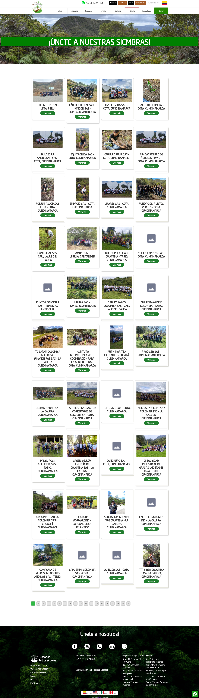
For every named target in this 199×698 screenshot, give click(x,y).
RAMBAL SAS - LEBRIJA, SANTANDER (82, 254)
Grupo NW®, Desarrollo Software (132, 660)
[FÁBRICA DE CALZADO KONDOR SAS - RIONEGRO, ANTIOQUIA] (82, 90)
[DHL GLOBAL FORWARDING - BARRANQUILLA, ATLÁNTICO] (82, 502)
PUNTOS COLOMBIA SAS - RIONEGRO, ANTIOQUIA (47, 305)
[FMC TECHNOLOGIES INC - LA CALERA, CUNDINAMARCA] (151, 502)
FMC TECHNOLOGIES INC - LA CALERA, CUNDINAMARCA (151, 520)
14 (102, 603)
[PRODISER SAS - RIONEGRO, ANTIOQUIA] (151, 337)
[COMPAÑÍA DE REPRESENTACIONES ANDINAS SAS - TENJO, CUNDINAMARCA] (48, 555)
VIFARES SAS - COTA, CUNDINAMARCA (117, 205)
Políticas (34, 683)
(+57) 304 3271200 (85, 659)
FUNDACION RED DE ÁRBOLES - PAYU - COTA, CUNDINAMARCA (151, 157)
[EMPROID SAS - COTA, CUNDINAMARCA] (82, 189)
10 (81, 603)
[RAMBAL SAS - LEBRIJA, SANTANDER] (82, 238)
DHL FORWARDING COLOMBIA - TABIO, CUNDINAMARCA (151, 305)
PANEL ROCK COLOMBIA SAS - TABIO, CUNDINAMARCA (48, 466)
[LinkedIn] (112, 648)
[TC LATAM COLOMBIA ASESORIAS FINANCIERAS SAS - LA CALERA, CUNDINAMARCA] (48, 337)
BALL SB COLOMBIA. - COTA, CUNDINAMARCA (151, 106)
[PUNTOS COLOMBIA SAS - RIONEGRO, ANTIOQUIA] (48, 287)
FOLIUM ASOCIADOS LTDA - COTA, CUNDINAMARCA (48, 207)
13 (97, 603)
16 (112, 603)
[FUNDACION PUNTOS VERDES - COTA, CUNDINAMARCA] (151, 189)
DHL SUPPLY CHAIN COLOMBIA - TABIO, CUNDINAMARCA (116, 256)
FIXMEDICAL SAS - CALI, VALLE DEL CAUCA (48, 256)
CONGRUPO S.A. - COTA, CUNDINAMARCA (116, 462)
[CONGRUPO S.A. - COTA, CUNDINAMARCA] (117, 446)
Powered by (94, 697)
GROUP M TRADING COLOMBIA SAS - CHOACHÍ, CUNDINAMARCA (47, 522)
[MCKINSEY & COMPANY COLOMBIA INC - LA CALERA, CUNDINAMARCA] (151, 393)
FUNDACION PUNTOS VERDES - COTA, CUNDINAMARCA (151, 207)
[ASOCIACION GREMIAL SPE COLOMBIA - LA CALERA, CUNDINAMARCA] (117, 502)
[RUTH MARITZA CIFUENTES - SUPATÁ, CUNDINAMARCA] (117, 337)
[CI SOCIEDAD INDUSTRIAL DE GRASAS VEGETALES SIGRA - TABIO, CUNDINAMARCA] (151, 446)
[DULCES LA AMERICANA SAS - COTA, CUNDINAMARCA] (48, 139)
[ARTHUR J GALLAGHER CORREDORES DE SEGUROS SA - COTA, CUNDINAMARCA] (82, 393)
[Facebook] (74, 648)
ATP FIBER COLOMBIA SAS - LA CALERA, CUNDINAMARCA (151, 573)
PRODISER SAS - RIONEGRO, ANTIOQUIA (151, 353)
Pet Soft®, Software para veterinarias (156, 672)
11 (86, 603)
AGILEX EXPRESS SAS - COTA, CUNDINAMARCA (151, 254)
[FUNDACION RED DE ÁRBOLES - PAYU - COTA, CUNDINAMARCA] (151, 139)
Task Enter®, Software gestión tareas (155, 677)
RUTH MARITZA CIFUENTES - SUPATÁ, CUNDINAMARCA (117, 355)
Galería (33, 676)
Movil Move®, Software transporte (132, 672)
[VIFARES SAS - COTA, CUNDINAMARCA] (117, 189)
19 (128, 603)
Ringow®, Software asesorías (131, 666)
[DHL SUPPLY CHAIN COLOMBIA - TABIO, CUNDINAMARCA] (117, 238)
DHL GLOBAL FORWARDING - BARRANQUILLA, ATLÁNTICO (82, 522)
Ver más (48, 113)
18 (123, 603)
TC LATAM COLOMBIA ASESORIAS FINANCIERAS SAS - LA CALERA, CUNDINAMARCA (47, 358)
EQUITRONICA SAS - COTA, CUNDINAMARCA (82, 155)
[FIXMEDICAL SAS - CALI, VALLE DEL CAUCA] (48, 238)
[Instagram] (124, 648)
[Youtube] (87, 648)
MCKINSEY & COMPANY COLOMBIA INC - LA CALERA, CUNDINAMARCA (151, 413)
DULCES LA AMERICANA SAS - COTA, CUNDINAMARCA (47, 157)
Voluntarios (122, 3)
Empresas (113, 3)
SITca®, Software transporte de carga (154, 660)
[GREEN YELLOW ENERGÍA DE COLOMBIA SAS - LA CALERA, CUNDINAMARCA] (82, 446)
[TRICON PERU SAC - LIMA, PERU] (48, 90)
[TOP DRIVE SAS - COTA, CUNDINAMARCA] (117, 393)
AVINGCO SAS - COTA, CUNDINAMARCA (116, 571)
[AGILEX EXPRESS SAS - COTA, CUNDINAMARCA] (151, 238)
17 (118, 603)
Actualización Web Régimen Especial (92, 669)
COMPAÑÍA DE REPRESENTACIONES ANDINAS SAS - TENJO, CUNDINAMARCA (47, 575)
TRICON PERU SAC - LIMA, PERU (47, 106)
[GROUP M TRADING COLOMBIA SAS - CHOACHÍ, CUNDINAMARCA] (48, 502)
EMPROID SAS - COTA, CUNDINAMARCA (82, 205)
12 (91, 603)
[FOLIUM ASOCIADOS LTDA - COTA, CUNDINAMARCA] (48, 189)
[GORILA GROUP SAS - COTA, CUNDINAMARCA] (117, 139)
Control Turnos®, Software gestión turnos (157, 683)
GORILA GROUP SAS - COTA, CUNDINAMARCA (116, 155)
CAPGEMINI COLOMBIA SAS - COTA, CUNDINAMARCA (82, 573)
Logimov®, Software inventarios (131, 683)
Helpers (131, 3)
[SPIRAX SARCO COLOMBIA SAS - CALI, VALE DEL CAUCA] (117, 287)
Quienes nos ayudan (39, 668)
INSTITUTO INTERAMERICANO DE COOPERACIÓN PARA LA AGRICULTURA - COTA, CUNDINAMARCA (82, 358)
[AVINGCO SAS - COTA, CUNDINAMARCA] (117, 555)
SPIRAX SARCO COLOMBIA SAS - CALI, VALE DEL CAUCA (117, 305)
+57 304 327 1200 (95, 3)
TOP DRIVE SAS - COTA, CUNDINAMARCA (116, 409)
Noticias (33, 679)
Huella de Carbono (153, 3)
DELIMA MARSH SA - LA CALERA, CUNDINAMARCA (48, 411)
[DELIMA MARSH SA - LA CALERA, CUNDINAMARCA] (48, 393)
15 (107, 603)
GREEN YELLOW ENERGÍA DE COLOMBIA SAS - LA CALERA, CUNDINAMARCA (82, 467)
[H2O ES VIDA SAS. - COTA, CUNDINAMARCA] (117, 90)
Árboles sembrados (38, 665)
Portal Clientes (140, 3)
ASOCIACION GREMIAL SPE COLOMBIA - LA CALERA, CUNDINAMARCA (117, 522)
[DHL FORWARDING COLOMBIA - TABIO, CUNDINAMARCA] (151, 287)
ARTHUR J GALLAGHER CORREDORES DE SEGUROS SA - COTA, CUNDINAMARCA (82, 413)
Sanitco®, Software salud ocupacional (133, 677)
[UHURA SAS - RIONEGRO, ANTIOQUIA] (82, 287)
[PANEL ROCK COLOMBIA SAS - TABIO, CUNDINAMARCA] (48, 446)
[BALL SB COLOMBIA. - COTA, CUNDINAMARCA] (151, 90)
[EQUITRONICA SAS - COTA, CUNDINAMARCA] (82, 139)
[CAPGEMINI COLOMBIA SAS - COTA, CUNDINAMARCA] (82, 555)
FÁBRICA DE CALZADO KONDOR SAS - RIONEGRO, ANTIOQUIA (82, 108)
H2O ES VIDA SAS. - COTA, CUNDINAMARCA (116, 106)
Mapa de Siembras (38, 672)
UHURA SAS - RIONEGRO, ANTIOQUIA (82, 303)
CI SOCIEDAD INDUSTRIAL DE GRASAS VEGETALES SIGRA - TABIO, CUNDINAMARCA (151, 467)
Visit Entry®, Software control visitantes (155, 666)
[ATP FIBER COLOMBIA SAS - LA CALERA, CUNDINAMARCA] (151, 555)
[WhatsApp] (99, 648)
